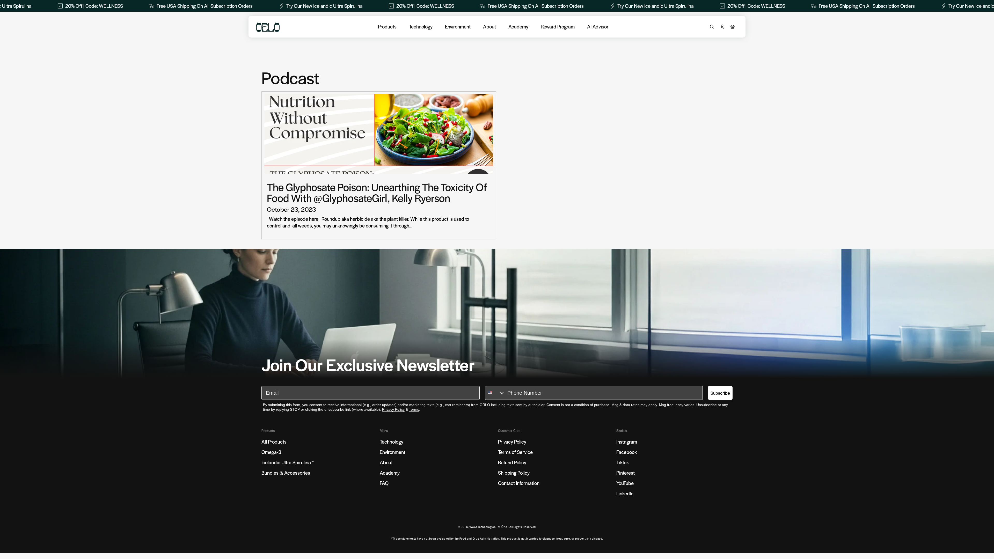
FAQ (384, 483)
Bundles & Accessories (285, 472)
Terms (414, 409)
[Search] (712, 26)
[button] (732, 26)
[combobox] (495, 393)
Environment (458, 26)
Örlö (504, 527)
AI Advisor (598, 26)
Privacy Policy (393, 409)
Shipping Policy (514, 472)
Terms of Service (515, 451)
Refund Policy (512, 462)
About (489, 26)
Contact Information (518, 483)
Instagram (626, 441)
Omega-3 (271, 451)
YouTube (625, 483)
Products (387, 26)
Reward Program (558, 26)
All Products (274, 441)
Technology (421, 26)
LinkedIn (624, 493)
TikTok (622, 462)
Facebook (626, 451)
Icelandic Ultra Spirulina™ (287, 462)
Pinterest (625, 472)
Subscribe (720, 393)
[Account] (722, 26)
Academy (518, 26)
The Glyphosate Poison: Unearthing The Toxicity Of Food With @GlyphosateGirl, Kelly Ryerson (377, 192)
